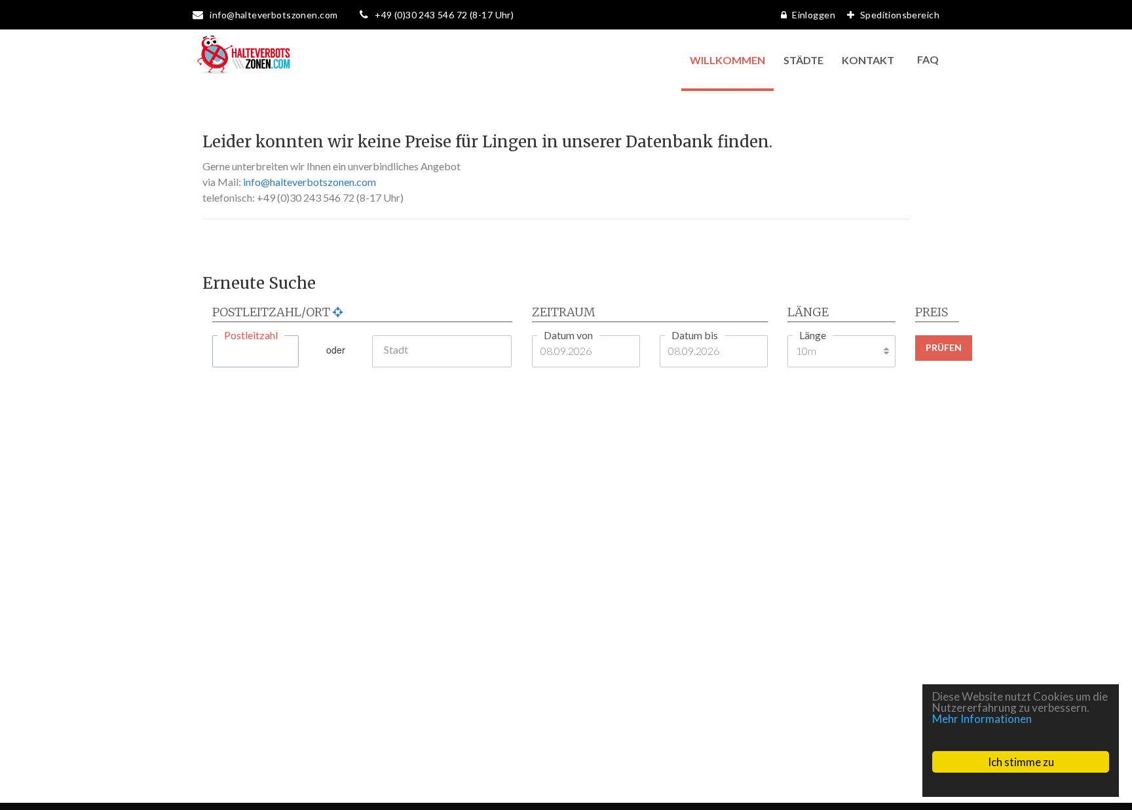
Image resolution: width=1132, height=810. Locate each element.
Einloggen (813, 14)
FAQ (928, 59)
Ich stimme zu (1021, 762)
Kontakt (868, 60)
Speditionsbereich (899, 14)
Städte (803, 60)
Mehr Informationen (982, 719)
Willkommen (727, 60)
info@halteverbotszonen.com (309, 181)
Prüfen (944, 347)
